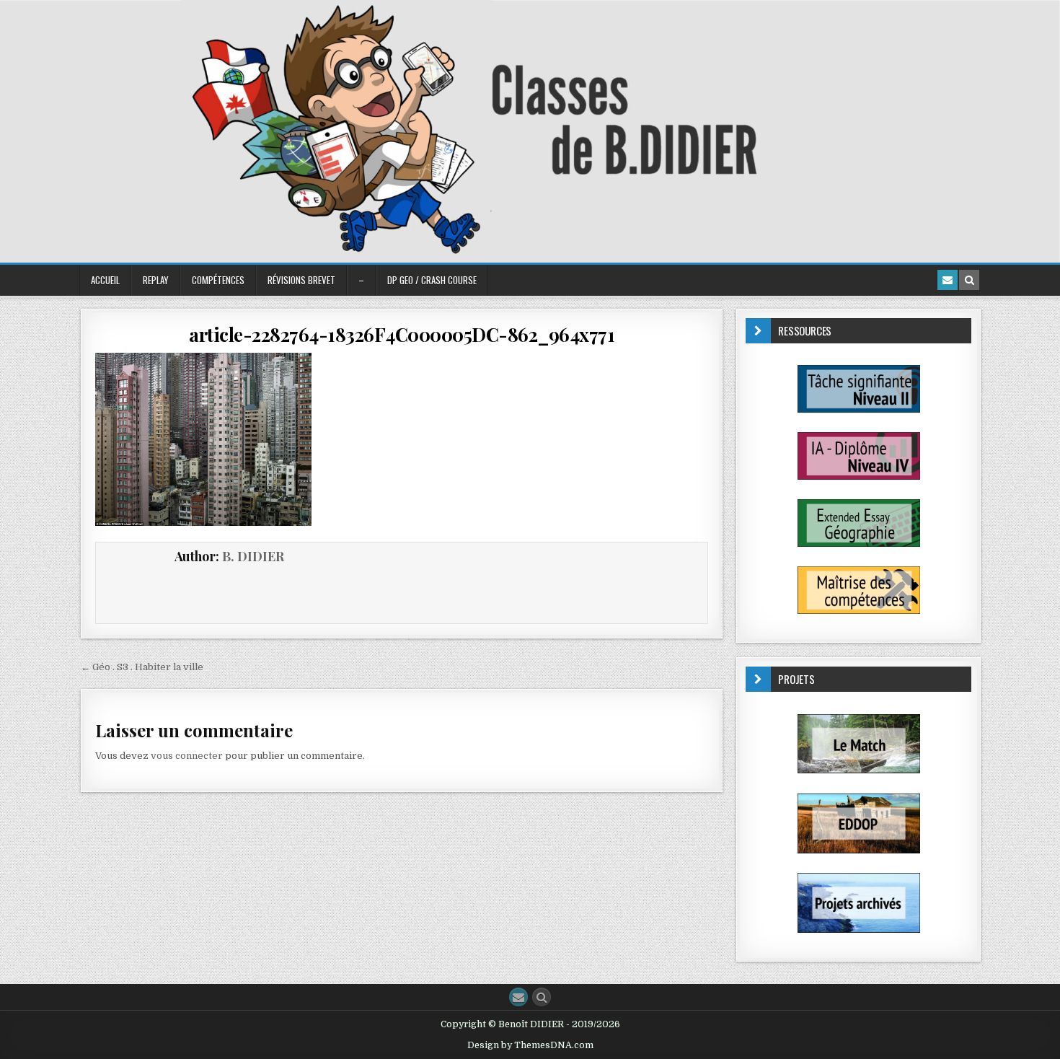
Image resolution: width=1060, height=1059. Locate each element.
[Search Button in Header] (969, 280)
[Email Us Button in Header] (947, 280)
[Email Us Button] (518, 997)
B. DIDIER (253, 556)
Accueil (105, 280)
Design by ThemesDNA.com (530, 1045)
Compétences (218, 280)
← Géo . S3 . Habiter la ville (142, 667)
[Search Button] (541, 997)
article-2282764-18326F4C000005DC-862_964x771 (401, 334)
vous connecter (187, 755)
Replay (156, 280)
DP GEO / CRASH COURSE (432, 280)
